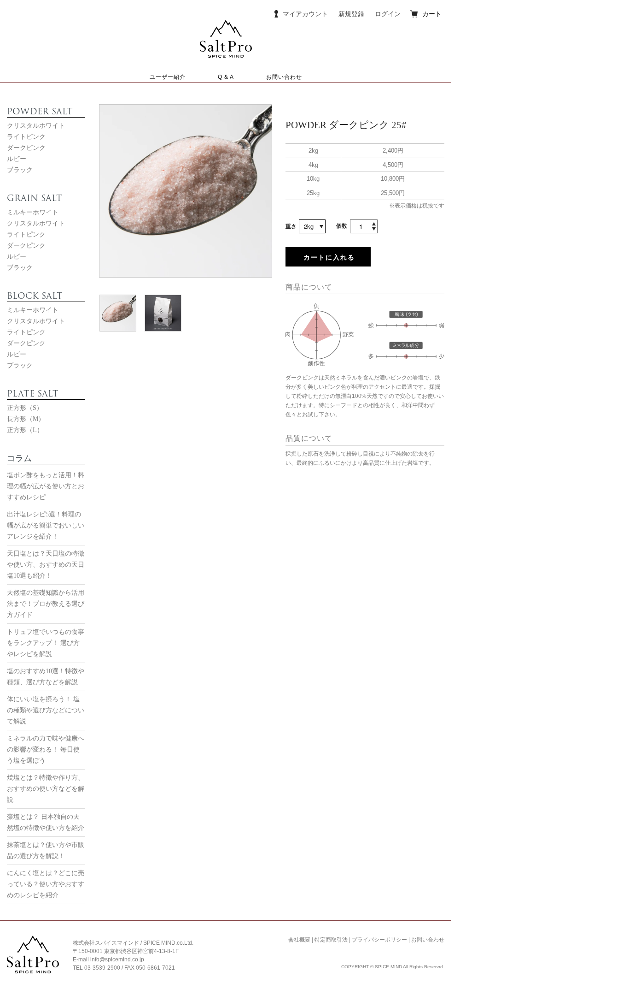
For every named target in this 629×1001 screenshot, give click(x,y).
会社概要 (299, 939)
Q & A (226, 77)
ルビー (16, 158)
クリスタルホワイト (36, 125)
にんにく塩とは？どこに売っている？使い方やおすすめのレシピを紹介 (45, 884)
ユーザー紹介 (168, 77)
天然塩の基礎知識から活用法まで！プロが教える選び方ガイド (45, 603)
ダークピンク (26, 147)
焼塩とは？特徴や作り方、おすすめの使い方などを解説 (45, 788)
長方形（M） (26, 418)
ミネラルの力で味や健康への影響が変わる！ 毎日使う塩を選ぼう (45, 749)
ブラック (20, 169)
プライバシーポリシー (379, 939)
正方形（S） (25, 407)
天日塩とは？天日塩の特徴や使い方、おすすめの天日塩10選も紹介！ (45, 564)
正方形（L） (25, 429)
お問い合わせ (284, 77)
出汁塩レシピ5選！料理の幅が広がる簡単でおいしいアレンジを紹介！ (45, 525)
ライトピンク (26, 136)
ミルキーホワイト (32, 212)
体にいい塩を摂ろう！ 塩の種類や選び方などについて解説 (45, 710)
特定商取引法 (331, 939)
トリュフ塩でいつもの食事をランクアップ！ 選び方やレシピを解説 (45, 642)
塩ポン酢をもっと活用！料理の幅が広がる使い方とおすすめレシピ (45, 486)
